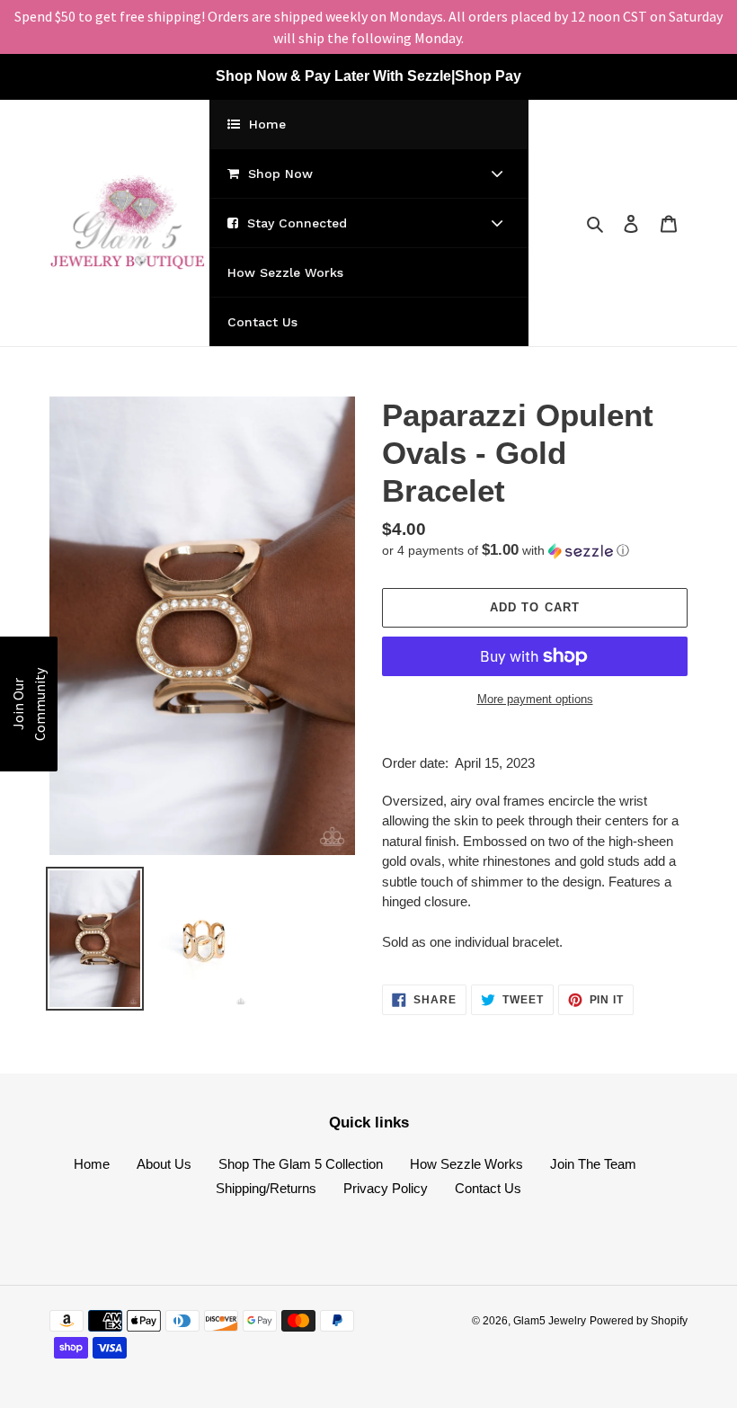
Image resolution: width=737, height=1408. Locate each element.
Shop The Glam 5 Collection (300, 1164)
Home (92, 1164)
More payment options (535, 699)
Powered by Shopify (639, 1320)
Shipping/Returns (266, 1188)
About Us (164, 1164)
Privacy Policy (385, 1188)
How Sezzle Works (466, 1164)
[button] (505, 550)
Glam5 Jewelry (549, 1320)
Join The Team (593, 1164)
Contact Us (488, 1188)
